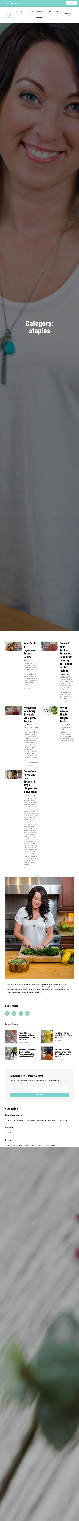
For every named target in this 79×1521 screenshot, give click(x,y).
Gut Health (8, 1120)
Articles (40, 11)
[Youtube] (12, 3)
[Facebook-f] (4, 3)
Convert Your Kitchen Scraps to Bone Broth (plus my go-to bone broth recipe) (66, 657)
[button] (69, 15)
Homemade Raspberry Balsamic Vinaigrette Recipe (30, 714)
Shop (56, 11)
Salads (27, 1145)
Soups (40, 1145)
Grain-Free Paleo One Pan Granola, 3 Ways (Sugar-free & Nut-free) (30, 782)
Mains (21, 1145)
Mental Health (30, 1120)
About (23, 11)
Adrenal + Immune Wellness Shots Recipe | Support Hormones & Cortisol (64, 1053)
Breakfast (8, 1145)
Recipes (31, 11)
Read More (28, 688)
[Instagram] (8, 3)
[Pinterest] (16, 3)
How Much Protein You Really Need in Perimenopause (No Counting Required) (27, 1053)
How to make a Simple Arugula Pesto (64, 714)
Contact (39, 18)
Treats (53, 1145)
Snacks (33, 1145)
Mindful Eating (41, 1120)
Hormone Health (19, 1120)
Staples (46, 1145)
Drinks (15, 1145)
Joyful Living (63, 1120)
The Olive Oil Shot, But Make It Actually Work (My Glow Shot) (63, 1035)
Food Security (52, 1120)
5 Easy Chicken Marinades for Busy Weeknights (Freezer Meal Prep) (27, 1036)
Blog (49, 11)
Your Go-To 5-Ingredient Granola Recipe (30, 650)
